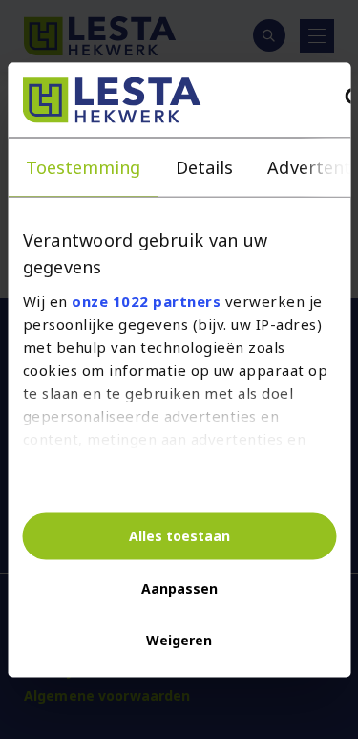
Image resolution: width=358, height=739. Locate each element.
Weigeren (179, 640)
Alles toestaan (179, 536)
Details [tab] (204, 166)
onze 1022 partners (146, 301)
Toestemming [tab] (82, 166)
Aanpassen (179, 588)
